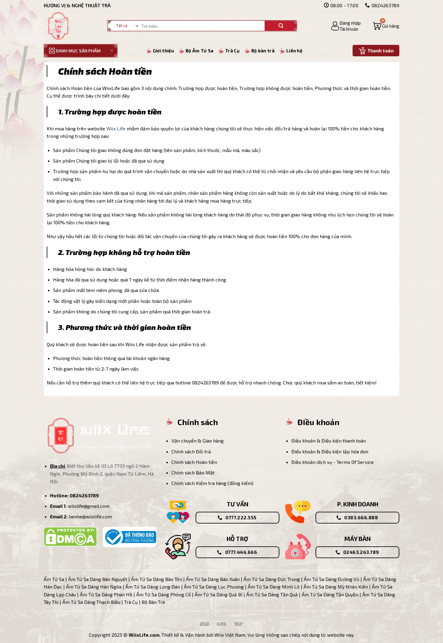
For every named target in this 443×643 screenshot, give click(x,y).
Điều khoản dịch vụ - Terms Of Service (332, 462)
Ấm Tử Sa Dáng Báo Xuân (213, 579)
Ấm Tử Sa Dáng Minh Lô (274, 586)
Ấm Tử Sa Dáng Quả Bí (218, 594)
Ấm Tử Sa (54, 579)
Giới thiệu (163, 50)
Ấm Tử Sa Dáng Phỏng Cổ (163, 594)
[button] (346, 26)
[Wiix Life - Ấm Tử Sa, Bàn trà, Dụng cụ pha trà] (59, 26)
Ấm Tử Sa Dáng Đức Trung (271, 579)
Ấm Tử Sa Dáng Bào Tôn (156, 579)
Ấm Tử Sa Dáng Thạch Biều (91, 602)
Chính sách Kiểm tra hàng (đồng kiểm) (212, 483)
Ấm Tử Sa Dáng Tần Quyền (330, 594)
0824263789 (84, 495)
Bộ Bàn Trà (153, 602)
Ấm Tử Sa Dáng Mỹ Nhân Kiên (335, 586)
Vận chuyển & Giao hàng (197, 440)
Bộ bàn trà (263, 50)
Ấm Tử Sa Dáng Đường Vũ (331, 579)
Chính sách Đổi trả (191, 451)
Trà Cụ (232, 50)
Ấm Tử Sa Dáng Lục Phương (214, 586)
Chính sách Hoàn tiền (194, 462)
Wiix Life (115, 128)
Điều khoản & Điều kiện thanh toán (328, 440)
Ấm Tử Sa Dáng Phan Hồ (106, 594)
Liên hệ (294, 50)
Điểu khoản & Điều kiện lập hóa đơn (329, 451)
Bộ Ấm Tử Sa (199, 50)
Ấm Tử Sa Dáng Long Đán (152, 586)
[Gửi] (281, 25)
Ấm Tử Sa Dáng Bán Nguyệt (97, 579)
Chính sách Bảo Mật (193, 472)
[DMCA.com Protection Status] (70, 536)
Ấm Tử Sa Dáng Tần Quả (272, 594)
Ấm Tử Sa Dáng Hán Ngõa (93, 586)
